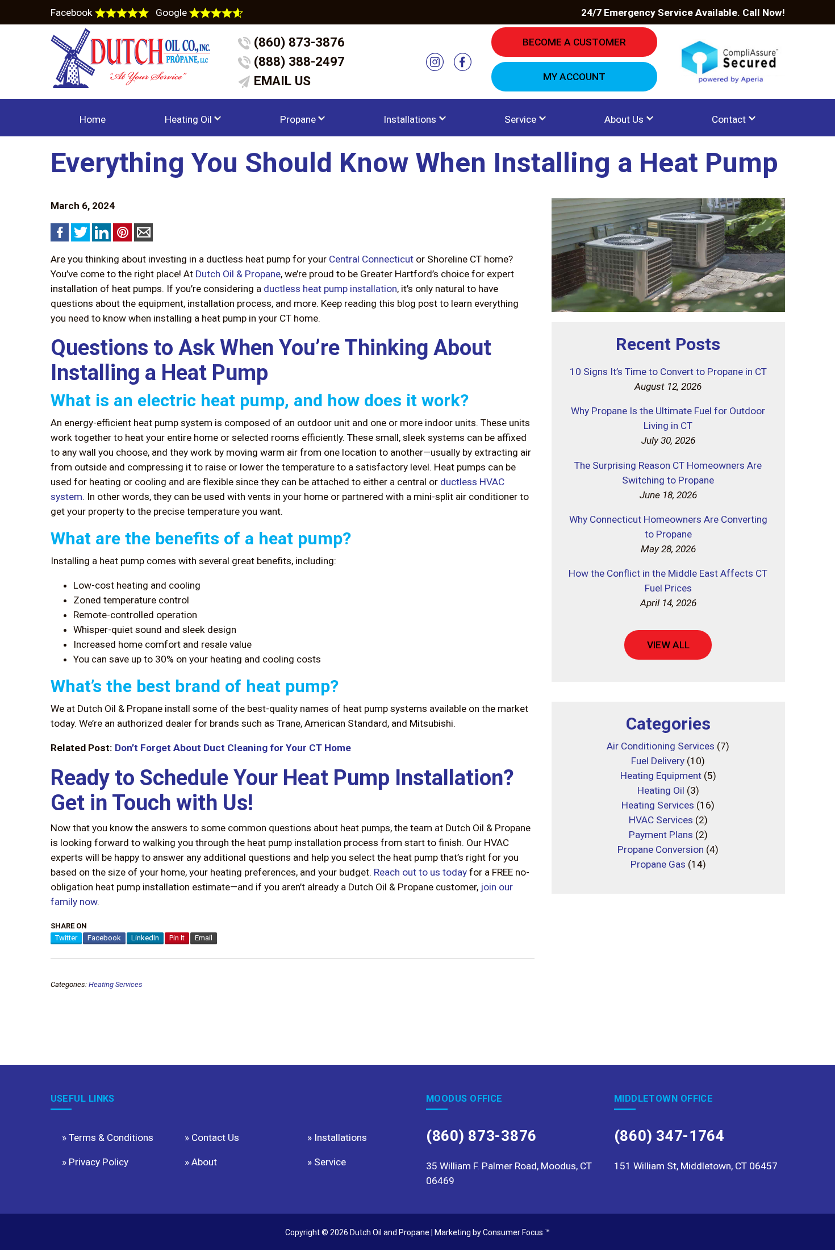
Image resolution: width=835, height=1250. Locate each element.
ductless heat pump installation (330, 288)
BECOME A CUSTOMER (574, 42)
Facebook (73, 12)
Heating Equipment (661, 775)
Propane (298, 119)
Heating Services (116, 984)
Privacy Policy (98, 1162)
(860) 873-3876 (297, 42)
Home (93, 119)
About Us (624, 119)
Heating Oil (188, 119)
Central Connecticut (371, 259)
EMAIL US (280, 81)
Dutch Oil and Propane (389, 1232)
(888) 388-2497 (297, 61)
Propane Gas (658, 864)
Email (203, 938)
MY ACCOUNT (574, 76)
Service (520, 119)
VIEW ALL (668, 645)
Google (172, 12)
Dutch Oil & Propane (238, 274)
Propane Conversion (660, 849)
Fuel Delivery (657, 760)
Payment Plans (661, 834)
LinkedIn (145, 938)
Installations (409, 119)
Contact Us (215, 1137)
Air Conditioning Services (661, 746)
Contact (729, 119)
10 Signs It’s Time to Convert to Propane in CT (668, 371)
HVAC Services (661, 820)
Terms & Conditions (111, 1137)
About (204, 1162)
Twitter (66, 938)
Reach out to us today (420, 872)
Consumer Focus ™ (516, 1232)
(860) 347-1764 (669, 1135)
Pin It (177, 938)
